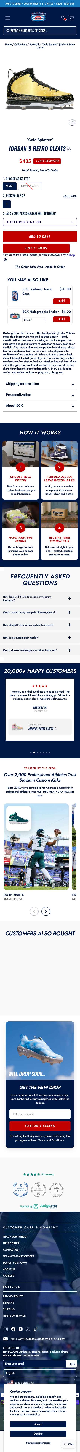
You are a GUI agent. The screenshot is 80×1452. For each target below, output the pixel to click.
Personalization (40, 395)
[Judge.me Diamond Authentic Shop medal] (20, 1189)
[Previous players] (34, 911)
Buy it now (36, 248)
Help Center (11, 1243)
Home (8, 44)
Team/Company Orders (18, 1256)
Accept (38, 1424)
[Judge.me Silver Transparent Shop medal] (38, 1189)
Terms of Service (14, 1316)
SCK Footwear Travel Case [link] (37, 291)
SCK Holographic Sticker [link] (40, 311)
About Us (9, 1269)
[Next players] (45, 911)
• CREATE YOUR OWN (64, 4)
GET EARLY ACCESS (40, 1126)
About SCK (40, 406)
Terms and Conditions (51, 1140)
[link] (15, 296)
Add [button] (61, 301)
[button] (63, 17)
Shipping (9, 1309)
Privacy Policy (32, 1414)
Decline (38, 1434)
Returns (8, 1302)
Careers (8, 1276)
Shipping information (40, 384)
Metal (9, 186)
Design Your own (15, 1263)
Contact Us (10, 1250)
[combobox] (40, 30)
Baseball (34, 44)
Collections (20, 44)
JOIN (72, 1364)
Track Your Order (15, 1237)
